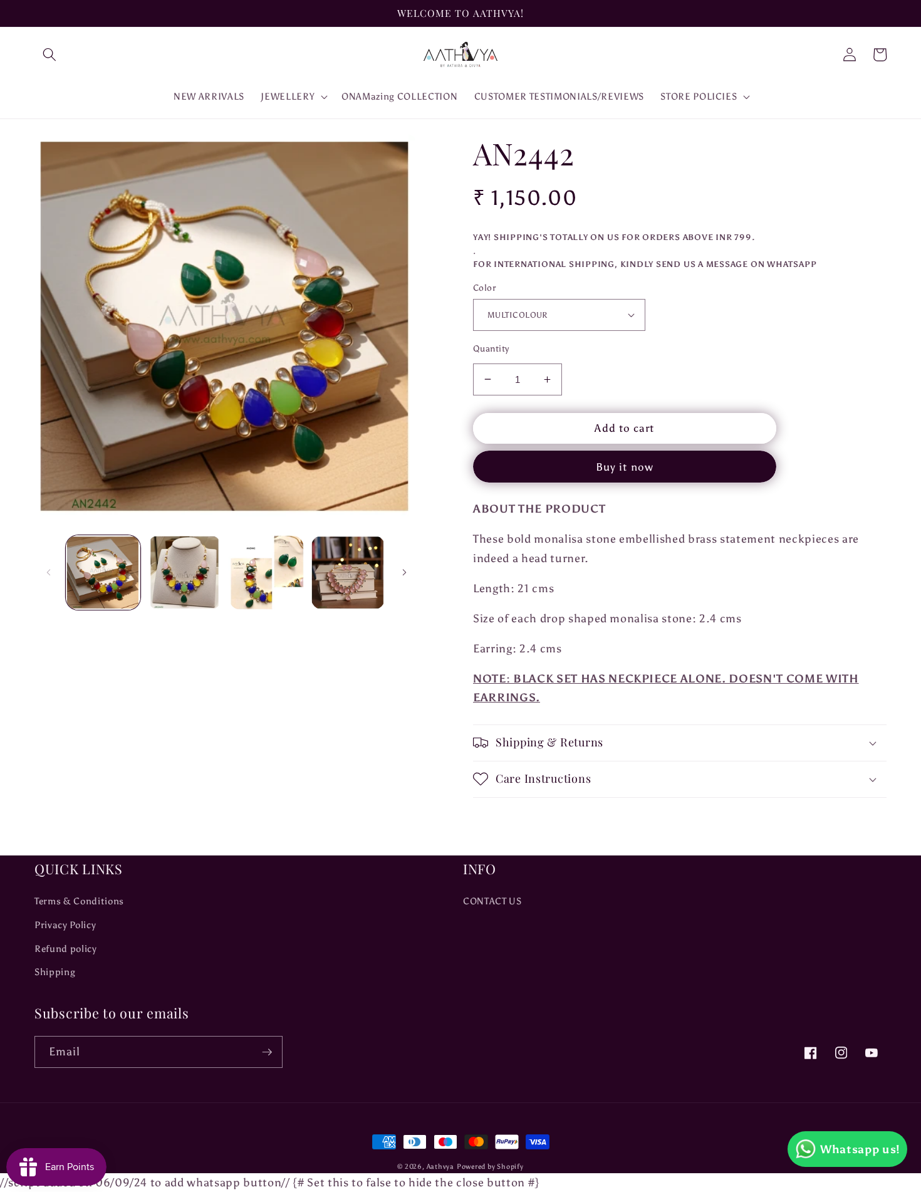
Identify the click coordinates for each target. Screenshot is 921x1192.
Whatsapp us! (860, 1149)
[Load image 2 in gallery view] (184, 572)
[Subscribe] (267, 1052)
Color (484, 287)
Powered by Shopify (490, 1167)
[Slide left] (48, 572)
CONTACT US (492, 901)
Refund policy (65, 948)
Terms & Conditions (79, 901)
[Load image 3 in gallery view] (266, 572)
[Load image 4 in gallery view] (348, 572)
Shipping (54, 972)
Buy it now (624, 467)
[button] (49, 54)
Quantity (491, 348)
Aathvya (440, 1167)
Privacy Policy (65, 925)
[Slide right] (404, 572)
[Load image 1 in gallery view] (103, 572)
